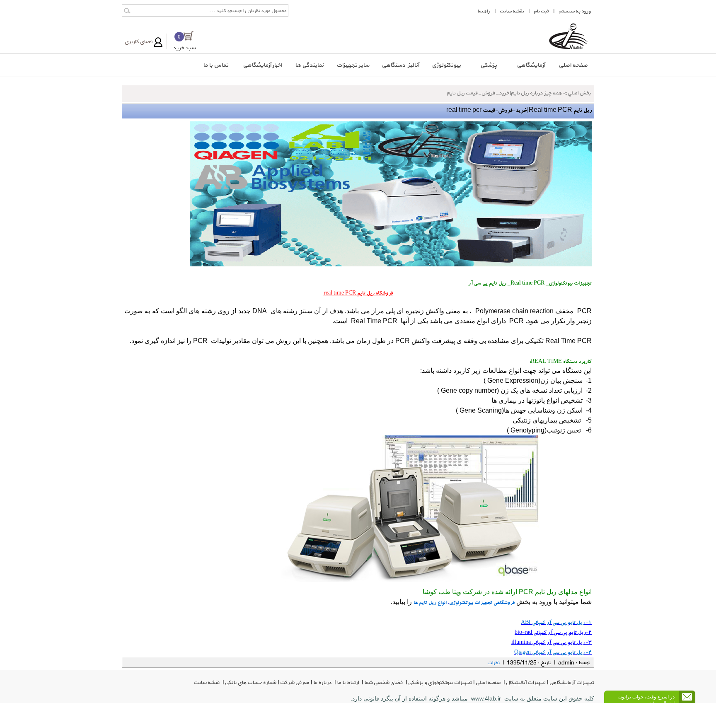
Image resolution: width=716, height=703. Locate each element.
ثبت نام (541, 11)
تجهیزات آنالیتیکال (526, 682)
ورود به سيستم (575, 11)
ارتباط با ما (348, 682)
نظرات (494, 662)
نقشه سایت (207, 682)
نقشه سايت (512, 11)
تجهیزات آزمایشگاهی (572, 682)
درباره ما (323, 682)
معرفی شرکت (295, 682)
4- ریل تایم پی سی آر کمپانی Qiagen (553, 653)
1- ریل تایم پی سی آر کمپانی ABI (556, 623)
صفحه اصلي (489, 682)
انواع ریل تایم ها (430, 603)
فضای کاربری (139, 41)
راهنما (484, 11)
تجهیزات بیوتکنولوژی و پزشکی (440, 682)
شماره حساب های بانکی (250, 682)
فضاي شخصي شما (384, 682)
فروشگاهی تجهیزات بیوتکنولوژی (482, 603)
